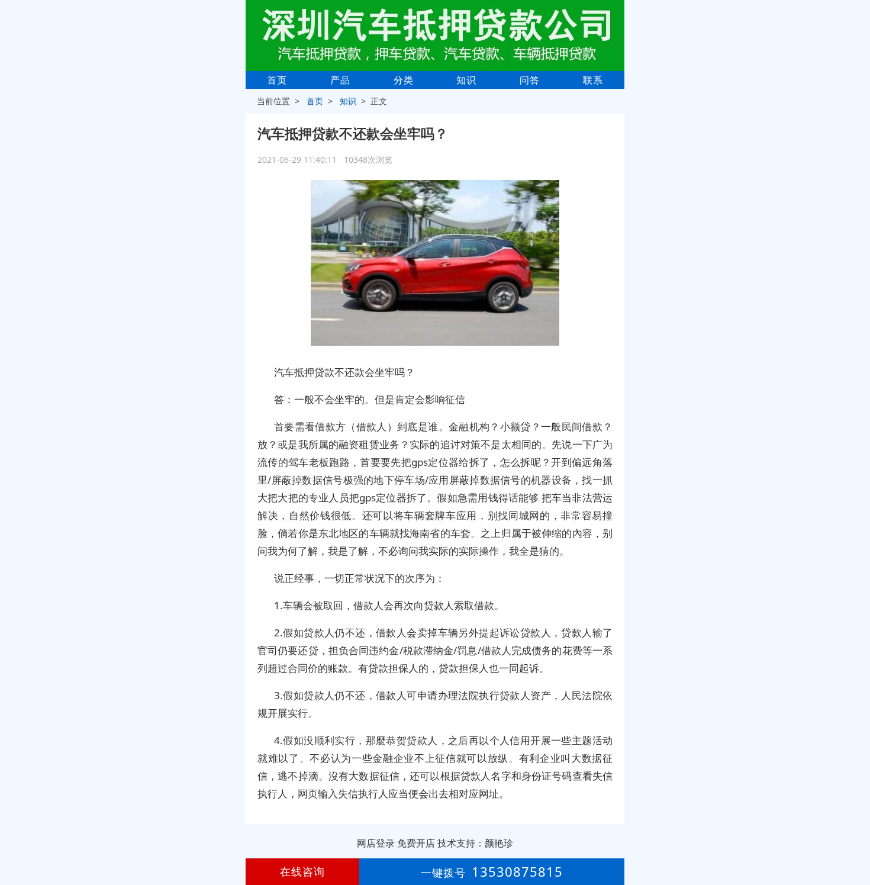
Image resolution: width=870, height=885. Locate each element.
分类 (404, 79)
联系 (593, 79)
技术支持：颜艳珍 (475, 842)
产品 (340, 79)
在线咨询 (302, 871)
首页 (277, 79)
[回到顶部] (854, 840)
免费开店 (416, 842)
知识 (466, 79)
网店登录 (376, 842)
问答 (530, 79)
